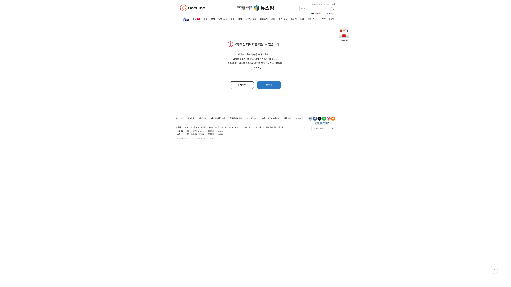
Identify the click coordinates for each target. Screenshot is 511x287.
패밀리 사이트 (319, 128)
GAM (331, 19)
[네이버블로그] (324, 119)
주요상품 (190, 118)
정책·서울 (222, 19)
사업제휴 (202, 118)
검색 (332, 8)
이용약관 (287, 118)
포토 (206, 19)
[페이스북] (315, 119)
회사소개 (179, 118)
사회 (240, 19)
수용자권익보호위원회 (270, 118)
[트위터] (320, 119)
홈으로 (269, 85)
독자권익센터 (252, 118)
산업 (273, 19)
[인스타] (329, 119)
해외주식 (317, 13)
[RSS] (333, 119)
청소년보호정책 (236, 118)
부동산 (294, 19)
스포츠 (323, 19)
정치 (213, 19)
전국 (302, 19)
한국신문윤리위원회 (321, 123)
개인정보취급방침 (218, 118)
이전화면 (241, 85)
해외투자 (264, 19)
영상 (194, 19)
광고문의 (299, 118)
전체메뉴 (178, 19)
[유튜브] (310, 119)
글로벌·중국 (250, 19)
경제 (233, 19)
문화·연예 (311, 19)
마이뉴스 (331, 13)
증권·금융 (282, 19)
